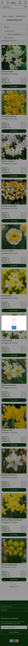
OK (14, 327)
